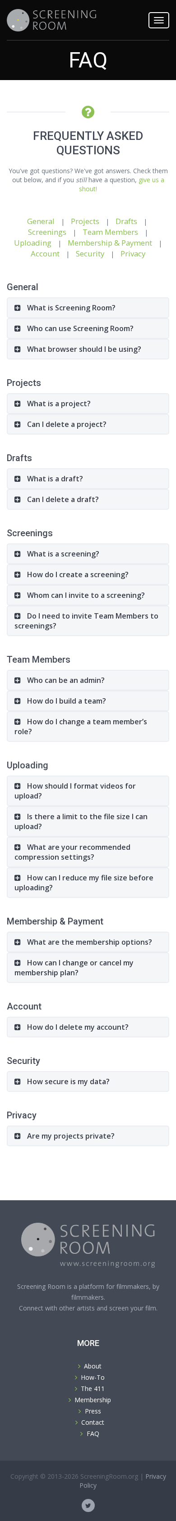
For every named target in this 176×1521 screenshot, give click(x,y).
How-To (93, 1377)
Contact (92, 1422)
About (93, 1366)
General (41, 221)
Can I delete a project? (66, 424)
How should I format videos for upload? (75, 791)
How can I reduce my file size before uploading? (83, 883)
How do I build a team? (65, 701)
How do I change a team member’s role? (80, 726)
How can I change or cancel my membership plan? (74, 968)
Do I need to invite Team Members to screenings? (86, 621)
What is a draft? (54, 479)
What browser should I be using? (83, 349)
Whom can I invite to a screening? (85, 595)
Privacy (132, 253)
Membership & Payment (110, 243)
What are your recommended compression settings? (72, 852)
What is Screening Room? (70, 308)
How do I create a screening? (77, 574)
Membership (92, 1399)
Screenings (47, 232)
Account (45, 253)
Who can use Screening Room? (79, 328)
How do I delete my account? (77, 1027)
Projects (85, 221)
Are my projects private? (70, 1136)
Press (93, 1411)
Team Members (110, 232)
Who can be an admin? (65, 680)
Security (90, 253)
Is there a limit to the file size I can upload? (81, 821)
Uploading (32, 243)
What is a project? (58, 403)
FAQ (93, 1433)
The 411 (93, 1388)
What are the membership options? (88, 942)
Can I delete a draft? (62, 499)
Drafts (126, 221)
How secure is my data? (67, 1081)
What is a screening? (62, 554)
